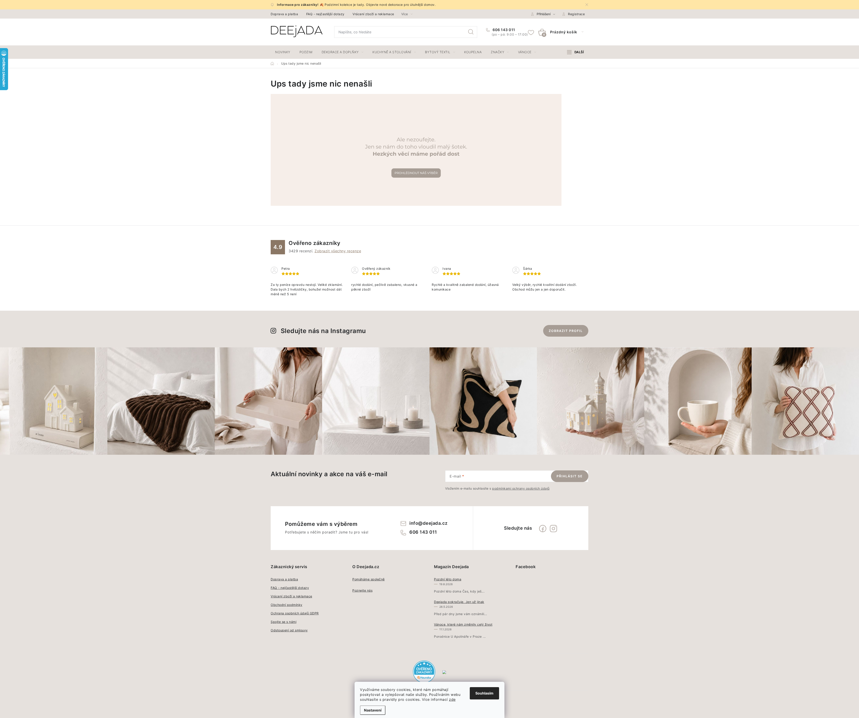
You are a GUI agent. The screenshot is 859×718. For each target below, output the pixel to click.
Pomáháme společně (368, 579)
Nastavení (372, 710)
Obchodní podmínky (286, 605)
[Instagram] (553, 528)
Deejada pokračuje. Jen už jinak (459, 602)
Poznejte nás (362, 590)
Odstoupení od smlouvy (289, 630)
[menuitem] (283, 52)
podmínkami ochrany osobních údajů (521, 488)
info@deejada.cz (428, 523)
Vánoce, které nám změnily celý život (463, 624)
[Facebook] (542, 528)
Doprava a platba (284, 14)
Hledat (471, 32)
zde (452, 699)
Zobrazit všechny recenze (338, 251)
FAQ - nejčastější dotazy (325, 14)
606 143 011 (503, 30)
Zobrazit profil (566, 331)
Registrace (576, 14)
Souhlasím (484, 693)
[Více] (575, 52)
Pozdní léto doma (447, 579)
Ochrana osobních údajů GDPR (295, 613)
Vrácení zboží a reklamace (373, 14)
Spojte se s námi (283, 622)
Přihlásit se (570, 476)
